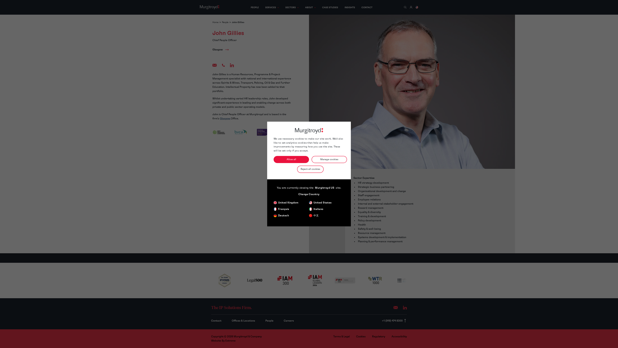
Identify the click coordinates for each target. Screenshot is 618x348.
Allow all (291, 159)
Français (283, 209)
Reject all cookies (310, 169)
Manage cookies (329, 159)
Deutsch (283, 215)
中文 (316, 215)
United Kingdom (288, 202)
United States (323, 202)
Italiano (318, 209)
